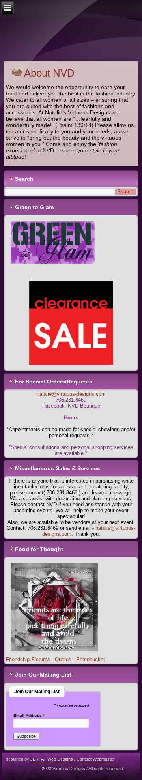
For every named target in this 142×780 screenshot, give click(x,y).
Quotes (63, 659)
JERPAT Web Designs (51, 759)
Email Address (29, 716)
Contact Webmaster (96, 759)
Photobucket (90, 659)
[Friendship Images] (54, 654)
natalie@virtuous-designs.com (71, 394)
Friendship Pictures (28, 659)
